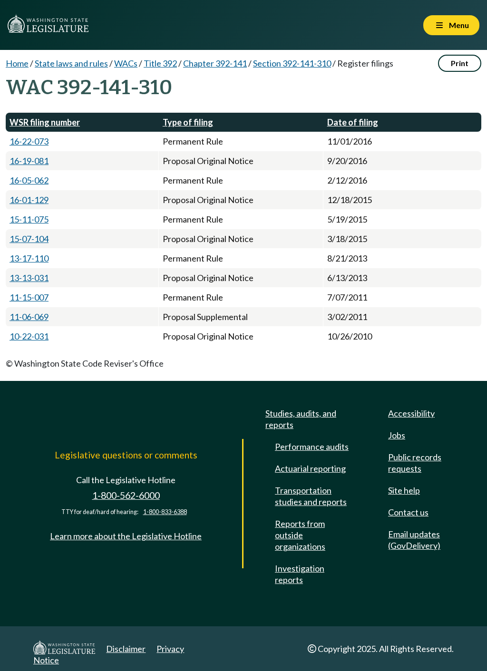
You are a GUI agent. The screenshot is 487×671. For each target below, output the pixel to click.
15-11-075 (29, 219)
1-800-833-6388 (165, 511)
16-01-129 (29, 199)
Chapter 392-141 (215, 63)
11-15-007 (29, 297)
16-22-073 (29, 141)
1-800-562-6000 (126, 495)
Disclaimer (126, 648)
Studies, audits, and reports (300, 419)
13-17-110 (29, 258)
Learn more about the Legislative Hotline (126, 536)
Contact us (408, 512)
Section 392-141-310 (292, 63)
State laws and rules (71, 63)
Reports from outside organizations (300, 535)
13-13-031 (29, 277)
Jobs (396, 435)
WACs (125, 63)
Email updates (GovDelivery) (414, 540)
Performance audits (312, 446)
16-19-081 (29, 161)
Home (17, 63)
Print (459, 63)
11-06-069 (29, 316)
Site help (404, 490)
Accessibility (411, 413)
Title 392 (160, 63)
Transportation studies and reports (311, 496)
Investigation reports (299, 574)
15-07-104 (29, 238)
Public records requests (414, 463)
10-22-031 (29, 336)
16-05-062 (29, 180)
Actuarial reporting (310, 468)
